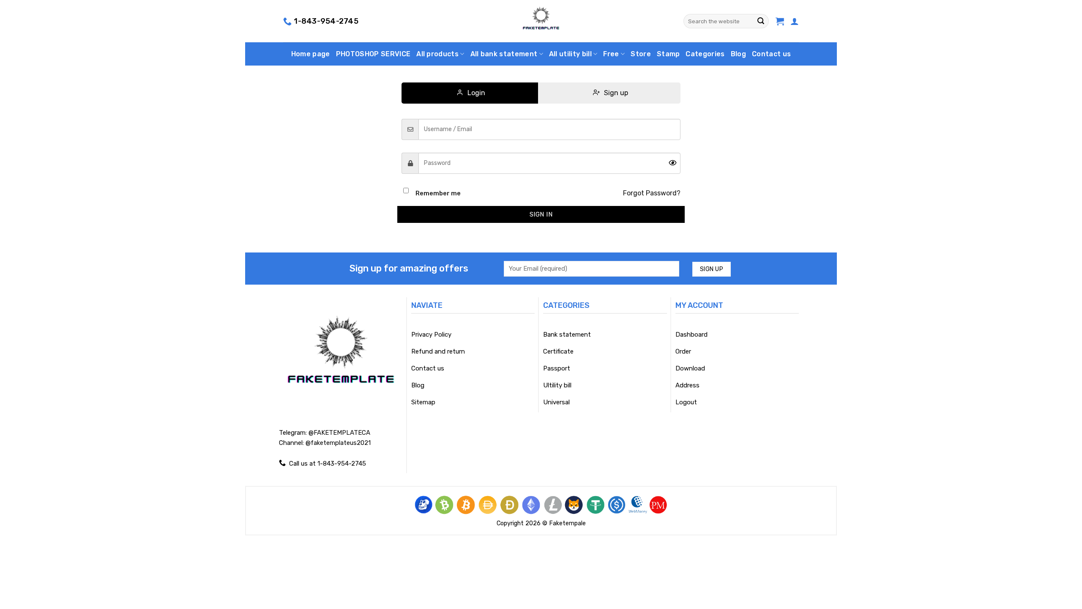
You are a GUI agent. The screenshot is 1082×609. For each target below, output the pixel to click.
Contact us (771, 54)
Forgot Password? (651, 193)
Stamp (668, 54)
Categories (705, 54)
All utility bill (570, 54)
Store (641, 54)
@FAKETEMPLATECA (339, 432)
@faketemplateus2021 (338, 443)
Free (611, 54)
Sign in (541, 214)
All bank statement (504, 54)
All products (437, 54)
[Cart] (780, 21)
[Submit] (761, 21)
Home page (310, 54)
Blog (738, 54)
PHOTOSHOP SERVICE (373, 54)
